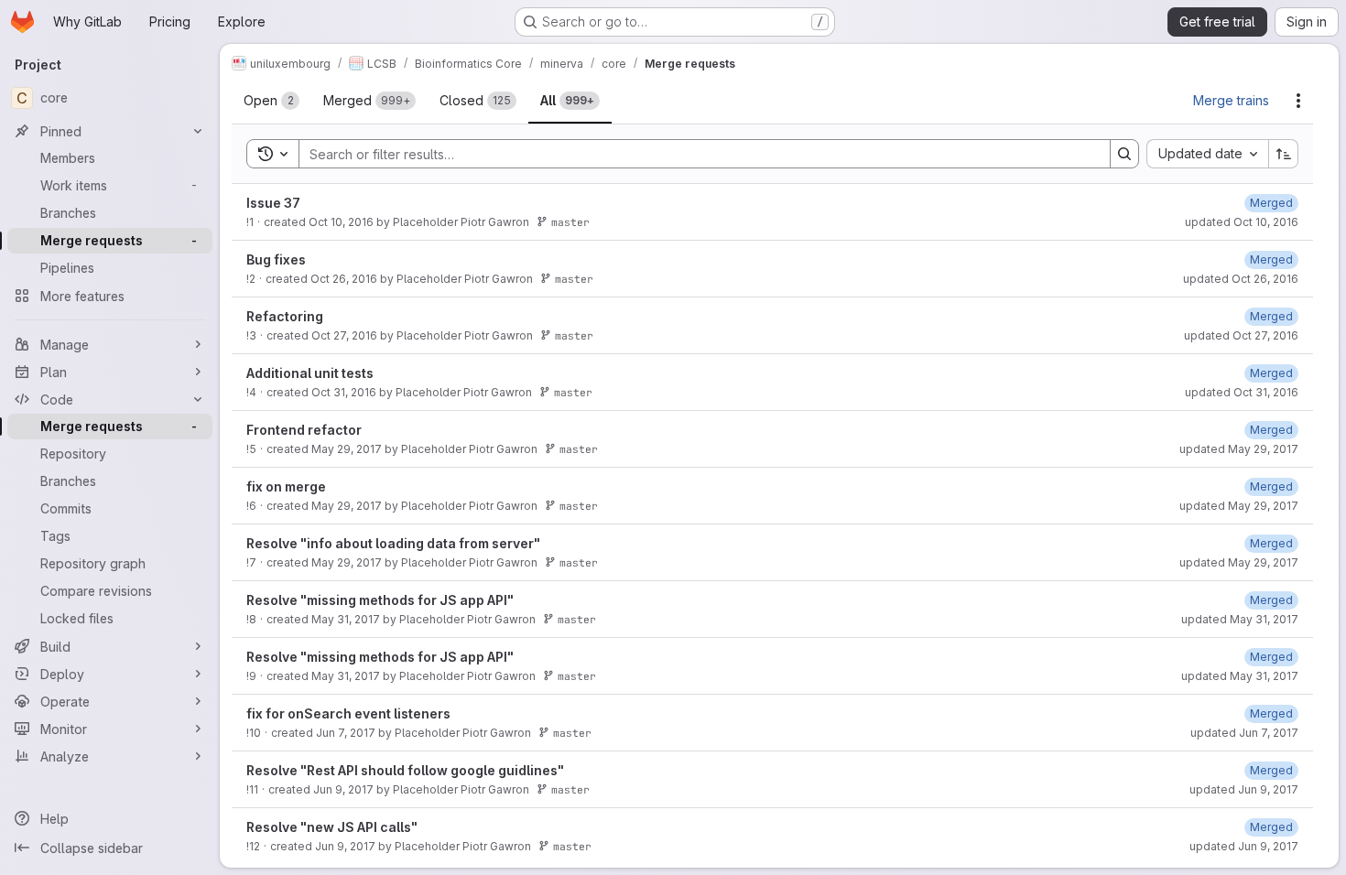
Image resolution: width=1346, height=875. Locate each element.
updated (1241, 222)
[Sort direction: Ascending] (1283, 153)
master (570, 222)
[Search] (1124, 153)
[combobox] (1207, 153)
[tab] (271, 101)
